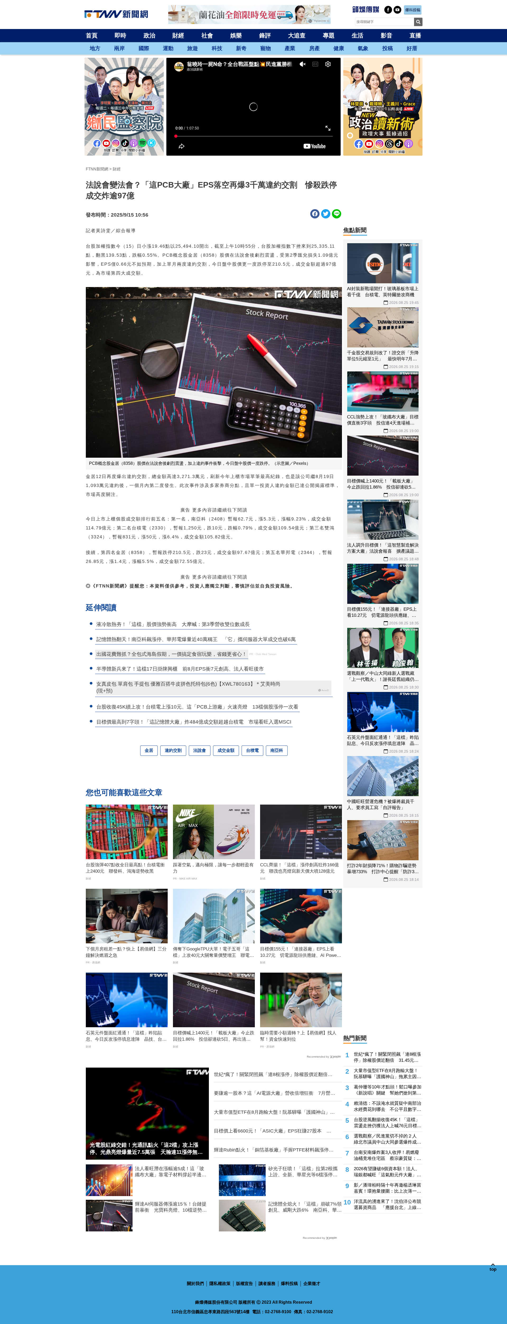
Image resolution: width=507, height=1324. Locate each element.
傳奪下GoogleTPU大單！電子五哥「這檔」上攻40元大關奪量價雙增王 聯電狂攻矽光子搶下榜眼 (213, 953)
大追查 (297, 35)
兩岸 (119, 48)
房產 (314, 48)
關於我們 (195, 1283)
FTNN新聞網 (97, 169)
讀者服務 (267, 1283)
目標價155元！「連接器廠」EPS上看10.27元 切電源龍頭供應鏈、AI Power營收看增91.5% (299, 953)
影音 (386, 35)
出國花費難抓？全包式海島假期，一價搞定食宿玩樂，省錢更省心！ (171, 654)
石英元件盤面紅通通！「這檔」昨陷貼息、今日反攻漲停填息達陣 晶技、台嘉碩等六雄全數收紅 (126, 1036)
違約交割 (173, 750)
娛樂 (236, 35)
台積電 (252, 750)
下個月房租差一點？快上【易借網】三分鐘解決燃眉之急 (126, 952)
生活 (357, 35)
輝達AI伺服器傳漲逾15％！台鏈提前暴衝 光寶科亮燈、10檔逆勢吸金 (171, 1207)
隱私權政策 (220, 1283)
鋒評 (265, 35)
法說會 (199, 750)
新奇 (241, 48)
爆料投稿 (289, 1283)
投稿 (387, 48)
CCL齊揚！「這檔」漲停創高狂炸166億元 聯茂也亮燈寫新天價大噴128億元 (299, 868)
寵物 (265, 48)
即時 (120, 35)
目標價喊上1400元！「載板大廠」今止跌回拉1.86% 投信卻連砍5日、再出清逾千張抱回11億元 (213, 1036)
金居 (149, 750)
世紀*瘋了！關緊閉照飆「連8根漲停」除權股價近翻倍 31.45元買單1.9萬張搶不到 (273, 1075)
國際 (144, 48)
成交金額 (226, 750)
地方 (95, 48)
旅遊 (192, 48)
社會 (207, 35)
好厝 (412, 48)
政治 (149, 35)
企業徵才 (311, 1283)
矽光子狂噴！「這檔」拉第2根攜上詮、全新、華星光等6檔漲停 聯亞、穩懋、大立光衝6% (302, 1172)
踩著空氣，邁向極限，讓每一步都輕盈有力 (213, 868)
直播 (415, 35)
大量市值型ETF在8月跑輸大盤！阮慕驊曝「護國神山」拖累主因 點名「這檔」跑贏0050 (274, 1112)
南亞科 (276, 750)
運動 (168, 48)
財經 (178, 35)
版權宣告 (244, 1283)
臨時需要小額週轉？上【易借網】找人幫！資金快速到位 (298, 1036)
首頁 (91, 35)
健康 (339, 48)
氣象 (363, 48)
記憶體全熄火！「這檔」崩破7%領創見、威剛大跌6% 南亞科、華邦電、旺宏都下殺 (305, 1207)
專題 (329, 35)
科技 (217, 48)
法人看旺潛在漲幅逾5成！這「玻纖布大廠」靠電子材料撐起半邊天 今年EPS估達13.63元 (172, 1172)
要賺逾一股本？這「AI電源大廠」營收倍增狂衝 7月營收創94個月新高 (274, 1093)
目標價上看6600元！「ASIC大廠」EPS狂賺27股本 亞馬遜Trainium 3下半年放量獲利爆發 (272, 1131)
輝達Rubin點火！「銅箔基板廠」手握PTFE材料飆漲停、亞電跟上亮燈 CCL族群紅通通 (274, 1150)
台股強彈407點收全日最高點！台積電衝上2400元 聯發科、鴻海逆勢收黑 (125, 868)
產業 (290, 48)
